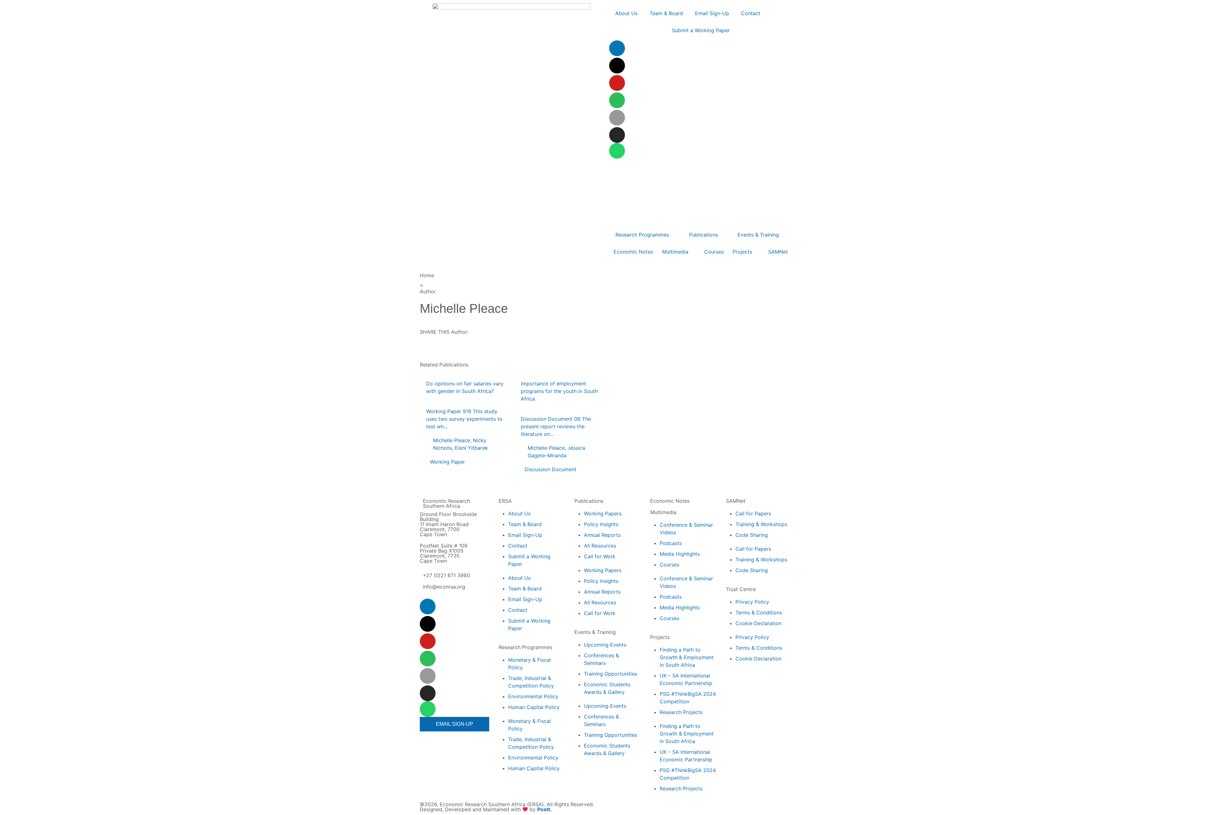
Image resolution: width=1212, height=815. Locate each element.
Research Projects (681, 712)
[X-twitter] (617, 65)
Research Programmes (525, 647)
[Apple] (617, 118)
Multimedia (663, 512)
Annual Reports (602, 535)
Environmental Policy (533, 696)
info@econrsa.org (444, 586)
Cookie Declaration (758, 623)
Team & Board (525, 524)
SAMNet (736, 501)
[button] (435, 352)
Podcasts (671, 543)
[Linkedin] (617, 48)
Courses (669, 564)
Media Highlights (680, 554)
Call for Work (599, 556)
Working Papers (602, 513)
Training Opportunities (610, 674)
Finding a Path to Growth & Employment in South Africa (687, 657)
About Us (519, 513)
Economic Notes (670, 501)
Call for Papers (753, 513)
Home (427, 275)
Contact (517, 545)
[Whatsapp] (617, 151)
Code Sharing (751, 535)
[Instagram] (617, 135)
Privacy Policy (752, 602)
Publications (588, 501)
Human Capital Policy (534, 707)
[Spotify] (617, 100)
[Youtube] (617, 83)
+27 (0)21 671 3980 (446, 575)
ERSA (505, 501)
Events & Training (595, 632)
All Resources (600, 545)
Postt (543, 809)
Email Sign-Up (525, 535)
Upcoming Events (605, 645)
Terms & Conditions (758, 612)
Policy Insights (601, 524)
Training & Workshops (761, 524)
